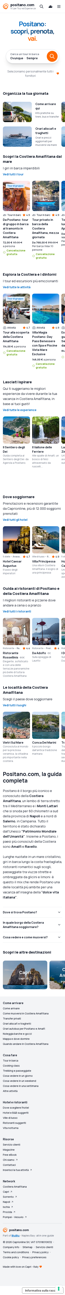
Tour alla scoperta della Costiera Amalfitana (16, 336)
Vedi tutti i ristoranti (17, 611)
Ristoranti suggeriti (14, 1123)
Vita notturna (10, 1128)
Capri (6, 1191)
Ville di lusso (10, 1117)
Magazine (9, 1149)
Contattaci (9, 1165)
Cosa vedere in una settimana (20, 1086)
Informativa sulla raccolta (42, 1290)
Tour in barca (10, 1060)
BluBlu (16, 1235)
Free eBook (10, 1154)
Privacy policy (40, 1252)
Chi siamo (8, 1159)
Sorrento (8, 1196)
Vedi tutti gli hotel (15, 520)
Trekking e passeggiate (17, 1070)
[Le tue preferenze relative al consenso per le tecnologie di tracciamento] (58, 1288)
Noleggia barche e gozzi (17, 1033)
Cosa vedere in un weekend (19, 1081)
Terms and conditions (16, 1252)
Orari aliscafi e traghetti (17, 1023)
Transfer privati (12, 1018)
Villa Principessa (43, 561)
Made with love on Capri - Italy (20, 1266)
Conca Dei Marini (44, 743)
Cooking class (11, 1065)
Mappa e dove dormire (16, 1038)
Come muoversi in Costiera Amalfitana (26, 1013)
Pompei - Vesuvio (13, 1217)
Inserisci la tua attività (16, 1170)
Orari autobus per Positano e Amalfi (24, 1028)
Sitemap (27, 1247)
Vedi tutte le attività (17, 287)
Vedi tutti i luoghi (14, 705)
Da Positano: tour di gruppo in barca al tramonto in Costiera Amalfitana (16, 228)
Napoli (6, 1202)
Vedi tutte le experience (19, 410)
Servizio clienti (11, 1144)
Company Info (11, 1247)
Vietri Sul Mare (13, 743)
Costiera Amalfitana (15, 1186)
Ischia (6, 1207)
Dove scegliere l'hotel (16, 1107)
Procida (7, 1212)
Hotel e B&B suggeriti (16, 1112)
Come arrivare (11, 1008)
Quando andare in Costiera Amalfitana (25, 1044)
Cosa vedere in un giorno (18, 1075)
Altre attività (10, 1091)
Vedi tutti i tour (13, 174)
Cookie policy (11, 1257)
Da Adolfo (39, 653)
